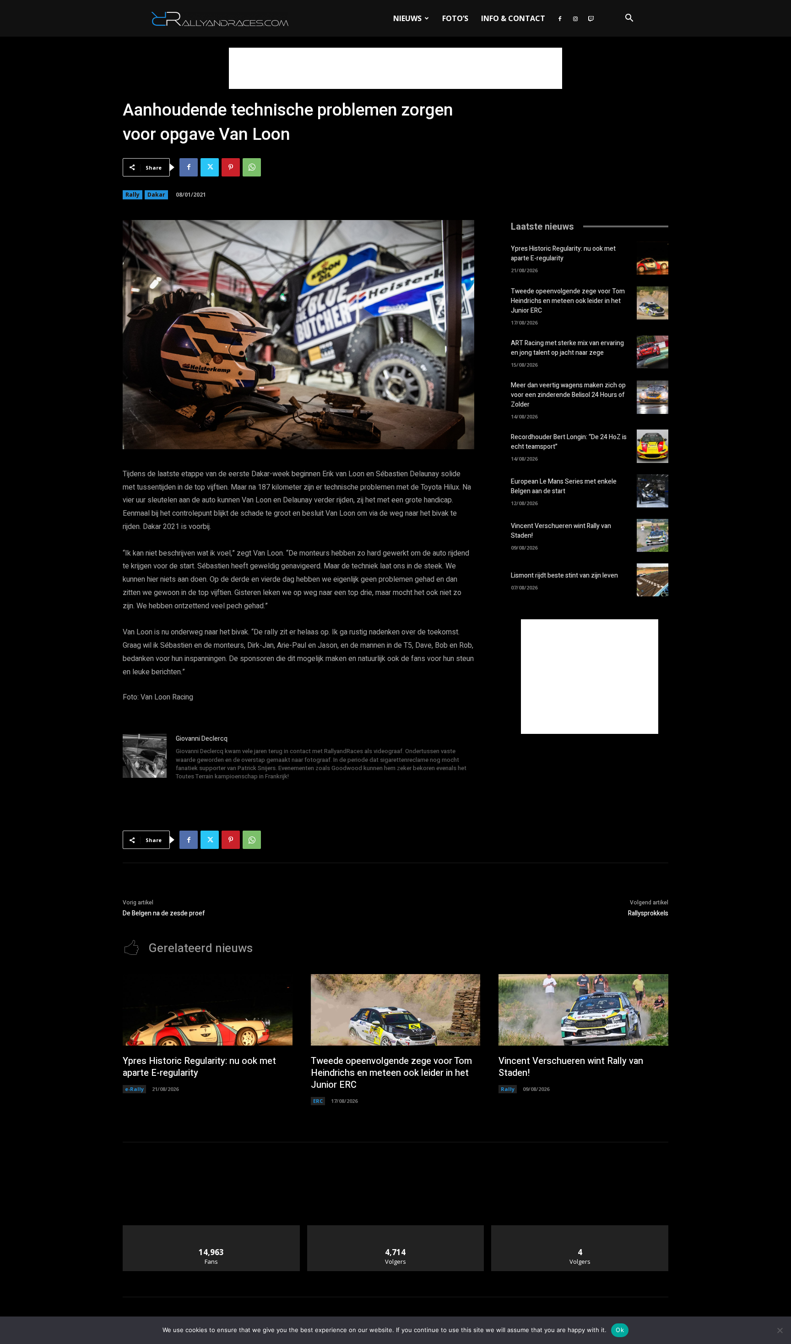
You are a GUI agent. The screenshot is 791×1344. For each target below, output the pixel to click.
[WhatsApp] (252, 167)
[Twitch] (591, 18)
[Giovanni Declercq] (145, 758)
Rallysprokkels (648, 913)
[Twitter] (209, 167)
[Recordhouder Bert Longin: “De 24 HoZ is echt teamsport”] (652, 446)
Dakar (156, 194)
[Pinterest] (231, 167)
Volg (396, 1228)
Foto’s (455, 18)
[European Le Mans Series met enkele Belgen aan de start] (652, 490)
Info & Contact (513, 18)
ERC (318, 1100)
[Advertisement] (395, 68)
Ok (620, 1329)
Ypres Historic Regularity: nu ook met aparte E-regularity (563, 253)
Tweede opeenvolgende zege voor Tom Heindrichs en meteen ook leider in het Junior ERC (568, 300)
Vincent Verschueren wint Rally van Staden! (570, 1067)
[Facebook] (560, 18)
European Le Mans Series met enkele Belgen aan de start (564, 486)
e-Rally (134, 1088)
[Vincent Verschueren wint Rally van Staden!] (652, 535)
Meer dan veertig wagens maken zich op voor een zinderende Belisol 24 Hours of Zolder (568, 394)
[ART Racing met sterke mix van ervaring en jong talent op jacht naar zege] (652, 352)
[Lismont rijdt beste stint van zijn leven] (652, 579)
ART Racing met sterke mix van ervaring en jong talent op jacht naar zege (567, 348)
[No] (779, 1330)
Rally (132, 194)
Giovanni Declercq (202, 739)
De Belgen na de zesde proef (164, 913)
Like (211, 1228)
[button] (629, 19)
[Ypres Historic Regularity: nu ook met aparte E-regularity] (652, 258)
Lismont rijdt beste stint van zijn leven (564, 575)
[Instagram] (575, 18)
